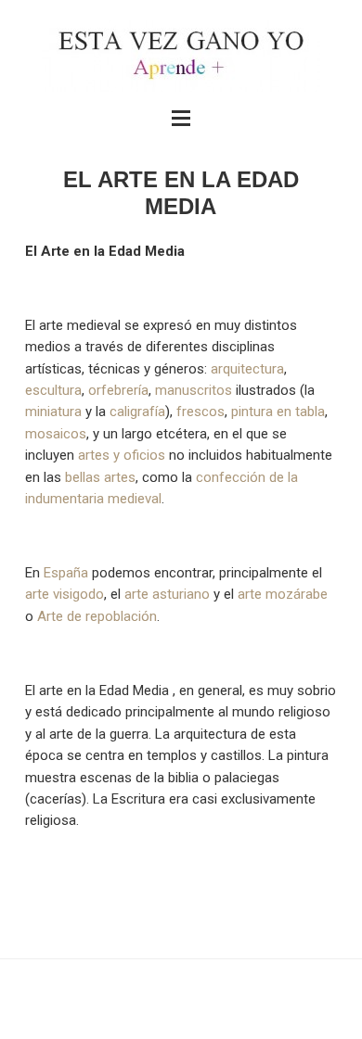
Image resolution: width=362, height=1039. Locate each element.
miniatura (53, 411)
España (66, 572)
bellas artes (100, 477)
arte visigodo (64, 594)
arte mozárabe (283, 594)
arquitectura (247, 369)
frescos (200, 411)
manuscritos (193, 390)
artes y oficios (121, 455)
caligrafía (137, 411)
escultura (53, 390)
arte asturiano (167, 594)
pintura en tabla (278, 411)
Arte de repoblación (97, 616)
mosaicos (55, 433)
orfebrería (118, 390)
